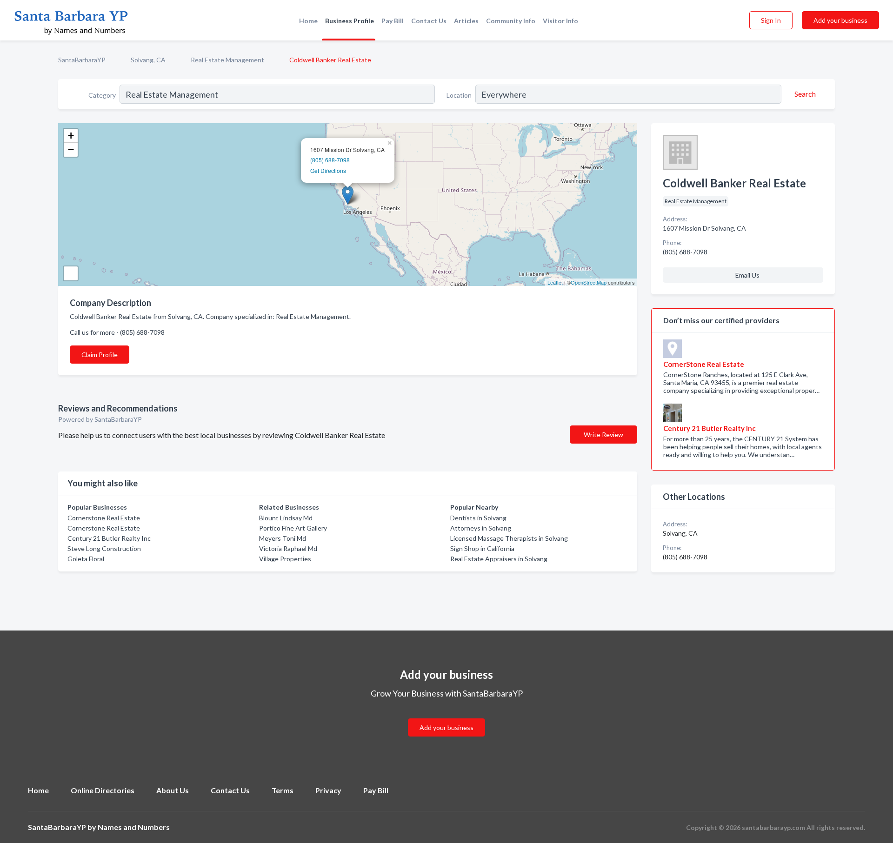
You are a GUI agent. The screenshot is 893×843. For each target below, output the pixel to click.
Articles (466, 21)
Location (459, 95)
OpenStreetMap (588, 282)
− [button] (71, 149)
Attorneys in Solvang (480, 528)
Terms (282, 790)
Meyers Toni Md (282, 538)
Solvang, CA (148, 60)
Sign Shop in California (482, 548)
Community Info (510, 21)
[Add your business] (446, 716)
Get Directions (328, 170)
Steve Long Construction (104, 548)
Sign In (771, 20)
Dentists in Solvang (478, 518)
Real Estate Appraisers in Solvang (498, 559)
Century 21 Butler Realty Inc (109, 538)
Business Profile (349, 21)
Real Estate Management (227, 60)
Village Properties (285, 559)
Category (102, 95)
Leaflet (555, 282)
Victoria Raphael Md (288, 548)
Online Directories (102, 790)
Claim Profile (99, 354)
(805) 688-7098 (330, 160)
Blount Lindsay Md (286, 518)
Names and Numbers (134, 827)
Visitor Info (560, 21)
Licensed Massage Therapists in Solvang (509, 538)
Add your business (840, 20)
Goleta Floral (85, 559)
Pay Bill (392, 21)
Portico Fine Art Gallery (293, 528)
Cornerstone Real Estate (103, 518)
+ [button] (71, 135)
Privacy (328, 790)
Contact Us (428, 21)
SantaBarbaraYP (82, 60)
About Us (172, 790)
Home (308, 21)
